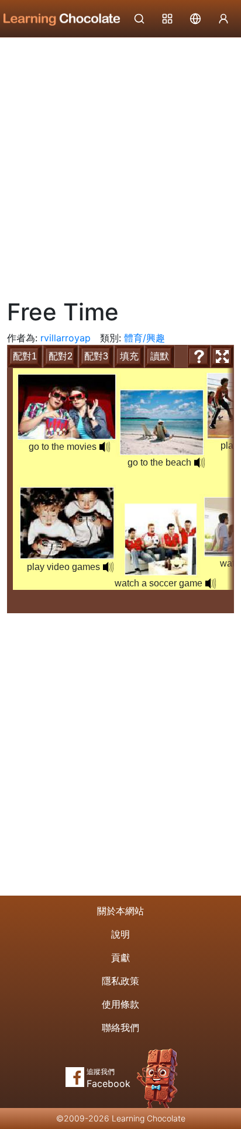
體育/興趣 (144, 338)
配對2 (61, 356)
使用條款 (120, 1004)
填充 (129, 356)
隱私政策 (120, 981)
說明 (120, 934)
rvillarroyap (65, 338)
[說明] (199, 356)
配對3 (96, 356)
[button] (199, 463)
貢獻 (120, 957)
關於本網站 (120, 911)
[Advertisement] (120, 164)
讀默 (159, 356)
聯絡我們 (120, 1027)
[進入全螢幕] (222, 356)
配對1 (25, 356)
